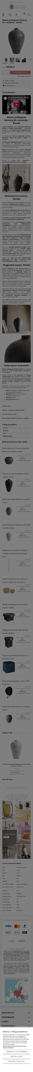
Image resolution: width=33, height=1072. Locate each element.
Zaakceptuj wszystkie (16, 1061)
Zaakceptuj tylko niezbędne (16, 1051)
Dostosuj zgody (16, 1056)
